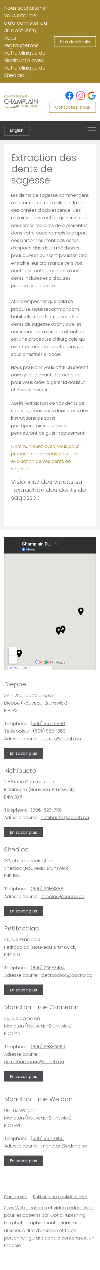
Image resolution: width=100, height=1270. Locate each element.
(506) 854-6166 (47, 1138)
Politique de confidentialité (60, 1197)
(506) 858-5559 (48, 1047)
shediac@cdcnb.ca (62, 896)
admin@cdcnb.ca (61, 739)
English (17, 130)
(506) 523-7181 (46, 810)
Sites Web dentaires (25, 1208)
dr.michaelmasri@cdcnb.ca (34, 1062)
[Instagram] (80, 95)
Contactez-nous (72, 107)
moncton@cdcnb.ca (64, 1146)
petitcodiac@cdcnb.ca (66, 975)
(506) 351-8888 (47, 889)
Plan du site (16, 1197)
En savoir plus (23, 753)
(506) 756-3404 (48, 968)
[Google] (92, 95)
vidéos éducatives (74, 1208)
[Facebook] (69, 95)
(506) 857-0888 (48, 723)
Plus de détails (75, 42)
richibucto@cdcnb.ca (65, 817)
